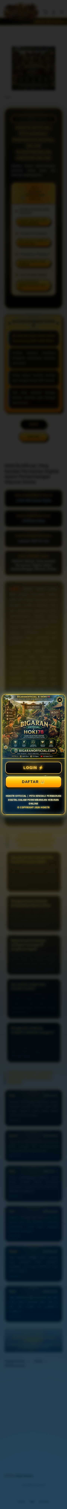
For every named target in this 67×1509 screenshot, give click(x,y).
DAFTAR (30, 782)
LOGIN (30, 768)
